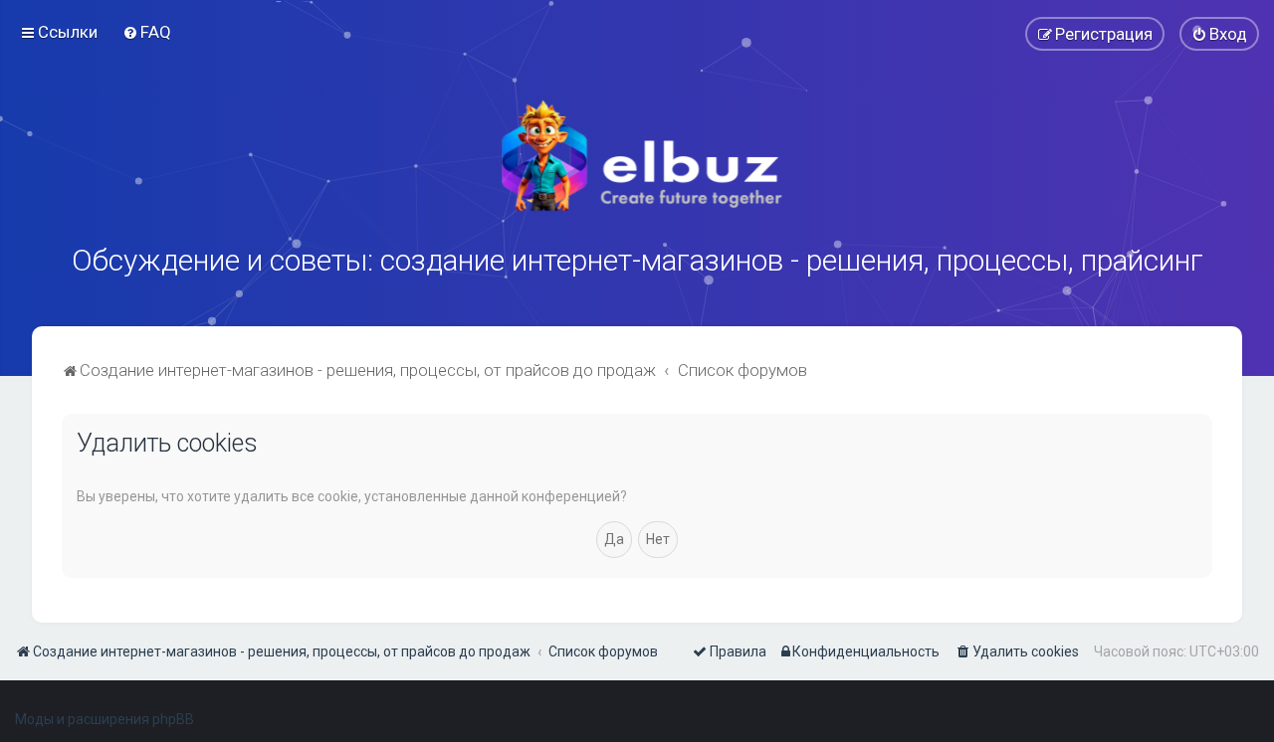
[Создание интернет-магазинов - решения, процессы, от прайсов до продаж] (637, 156)
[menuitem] (146, 32)
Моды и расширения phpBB (104, 719)
